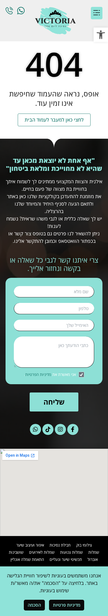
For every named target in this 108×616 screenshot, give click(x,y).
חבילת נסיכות (60, 545)
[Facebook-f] (72, 429)
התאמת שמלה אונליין (27, 559)
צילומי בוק (84, 545)
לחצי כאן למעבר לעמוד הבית (54, 119)
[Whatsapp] (35, 429)
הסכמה (34, 605)
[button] (101, 35)
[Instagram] (60, 429)
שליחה (54, 402)
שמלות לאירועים (42, 552)
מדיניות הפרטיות (38, 374)
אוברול (93, 559)
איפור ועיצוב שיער (30, 545)
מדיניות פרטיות (66, 605)
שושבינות (16, 552)
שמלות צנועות (71, 552)
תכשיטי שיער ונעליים (66, 559)
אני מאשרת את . (50, 374)
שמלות (93, 552)
